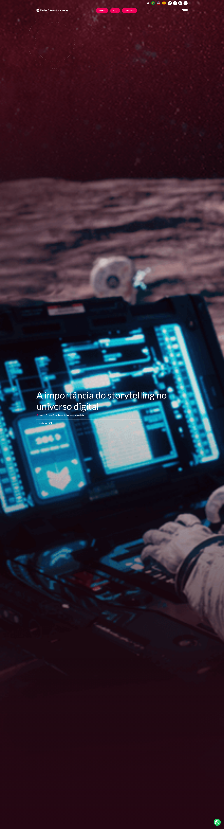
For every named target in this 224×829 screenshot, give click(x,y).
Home (41, 415)
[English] (158, 3)
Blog (115, 10)
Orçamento (129, 10)
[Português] (153, 3)
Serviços (102, 10)
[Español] (164, 3)
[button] (217, 822)
